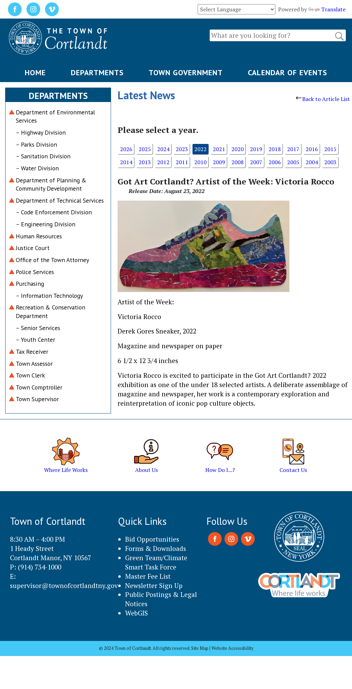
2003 (330, 162)
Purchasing (30, 283)
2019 (256, 149)
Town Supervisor (37, 399)
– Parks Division (36, 144)
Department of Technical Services (60, 200)
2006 (274, 162)
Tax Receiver (32, 351)
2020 (237, 149)
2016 (312, 149)
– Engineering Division (45, 224)
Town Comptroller (39, 387)
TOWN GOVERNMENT (185, 72)
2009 (219, 162)
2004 (312, 162)
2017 (293, 149)
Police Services (35, 272)
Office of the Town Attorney (52, 260)
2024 (163, 149)
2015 (330, 149)
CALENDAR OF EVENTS (287, 72)
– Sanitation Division (43, 156)
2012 (163, 162)
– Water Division (37, 168)
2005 (293, 162)
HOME (35, 72)
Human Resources (39, 236)
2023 (182, 149)
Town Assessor (34, 364)
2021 (219, 149)
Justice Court (33, 248)
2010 (200, 162)
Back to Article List (326, 99)
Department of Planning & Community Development (51, 184)
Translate (333, 9)
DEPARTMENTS (97, 72)
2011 (182, 162)
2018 (274, 149)
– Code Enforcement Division (54, 212)
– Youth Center (35, 339)
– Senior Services (38, 328)
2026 (126, 149)
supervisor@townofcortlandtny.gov (64, 585)
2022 (200, 149)
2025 (145, 149)
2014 (126, 162)
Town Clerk (30, 375)
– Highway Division (41, 132)
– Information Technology (49, 296)
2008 (237, 162)
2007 (256, 162)
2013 (145, 162)
